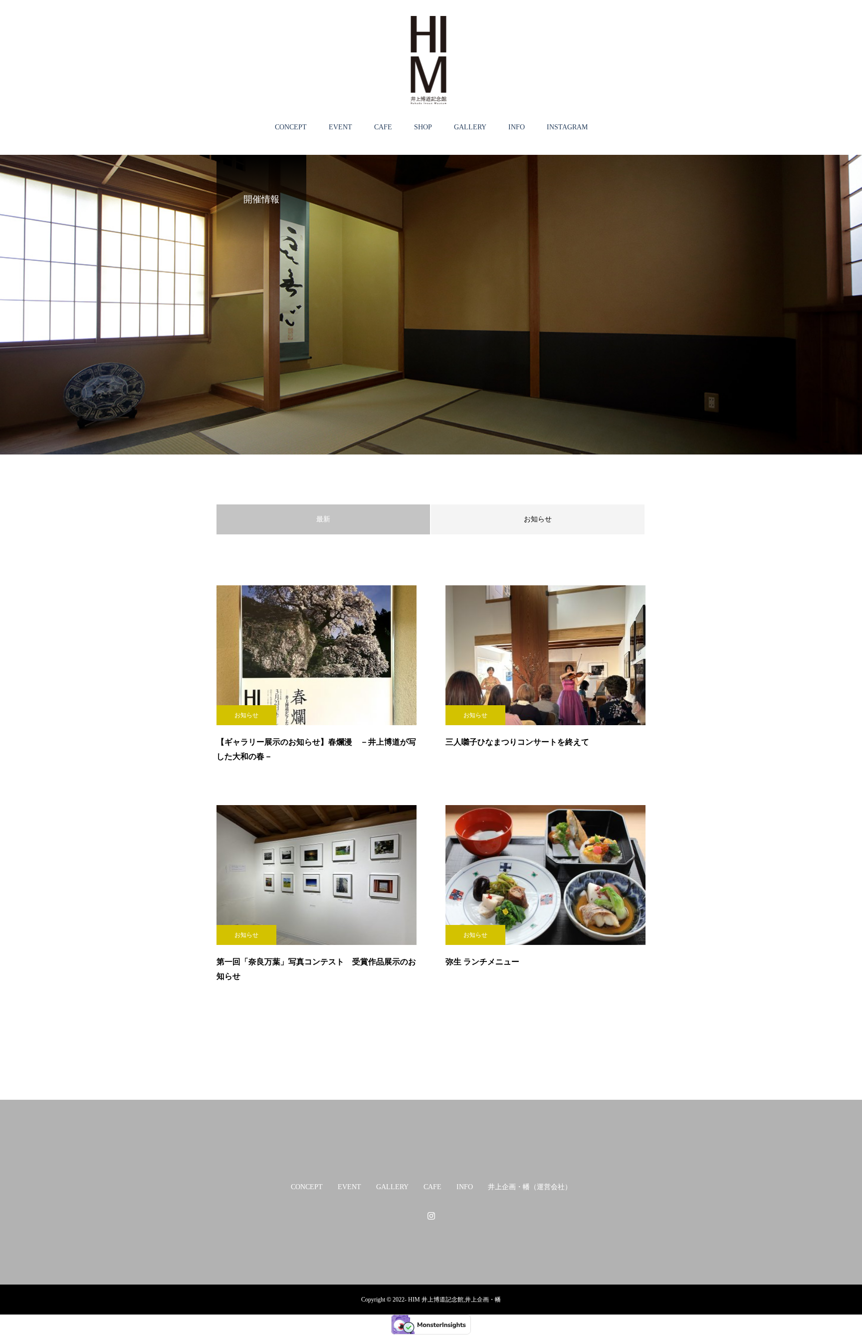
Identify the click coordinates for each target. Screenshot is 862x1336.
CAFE (383, 127)
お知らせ (538, 519)
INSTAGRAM (567, 127)
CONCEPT (291, 127)
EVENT (340, 127)
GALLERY (470, 127)
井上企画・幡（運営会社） (530, 1187)
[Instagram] (431, 1216)
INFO (516, 127)
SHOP (423, 127)
